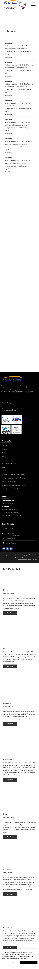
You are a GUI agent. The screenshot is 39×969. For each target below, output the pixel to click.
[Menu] (33, 4)
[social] (11, 548)
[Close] (36, 952)
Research (4, 467)
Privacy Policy (6, 403)
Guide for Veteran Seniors (10, 509)
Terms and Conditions (9, 405)
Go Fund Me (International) (10, 489)
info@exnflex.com (10, 543)
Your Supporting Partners (9, 464)
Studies (4, 456)
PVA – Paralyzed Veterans (10, 512)
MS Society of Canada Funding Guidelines (14, 485)
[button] (8, 57)
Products (4, 449)
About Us (4, 446)
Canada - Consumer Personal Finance (13, 474)
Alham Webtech (32, 560)
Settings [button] (19, 966)
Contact (4, 460)
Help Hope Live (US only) (9, 471)
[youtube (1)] (3, 548)
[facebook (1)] (7, 548)
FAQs (3, 453)
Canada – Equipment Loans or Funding (13, 478)
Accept (29, 963)
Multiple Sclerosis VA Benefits (11, 515)
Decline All (10, 963)
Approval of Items (7, 503)
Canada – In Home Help (9, 482)
